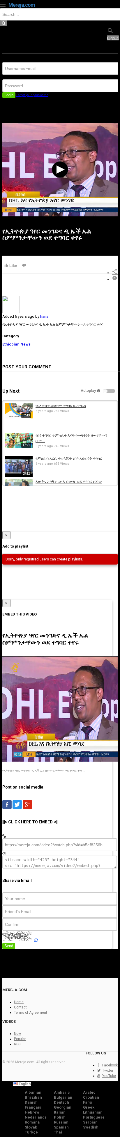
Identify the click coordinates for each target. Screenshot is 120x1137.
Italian (60, 1112)
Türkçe (31, 1132)
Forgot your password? (32, 95)
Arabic (89, 1092)
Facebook (110, 1065)
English (24, 1084)
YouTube (109, 1076)
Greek (88, 1107)
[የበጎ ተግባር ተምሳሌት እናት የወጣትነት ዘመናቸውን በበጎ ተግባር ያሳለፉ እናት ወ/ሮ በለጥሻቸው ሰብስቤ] (19, 447)
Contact (20, 1007)
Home (19, 1002)
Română (32, 1122)
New (17, 1034)
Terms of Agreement (30, 1013)
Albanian (33, 1092)
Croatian (91, 1097)
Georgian (62, 1107)
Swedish (90, 1127)
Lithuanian (93, 1112)
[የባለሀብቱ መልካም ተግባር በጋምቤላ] (19, 417)
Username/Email (16, 60)
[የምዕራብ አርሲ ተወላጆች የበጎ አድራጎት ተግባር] (19, 475)
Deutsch (61, 1102)
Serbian (90, 1122)
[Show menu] (3, 4)
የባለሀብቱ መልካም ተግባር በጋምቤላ (61, 405)
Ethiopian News (16, 344)
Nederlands (36, 1117)
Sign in (113, 38)
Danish (31, 1102)
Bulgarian (63, 1097)
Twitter (107, 1070)
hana (44, 316)
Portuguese (94, 1117)
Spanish (61, 1127)
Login (8, 95)
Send (8, 946)
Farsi (87, 1102)
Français (33, 1107)
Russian (61, 1122)
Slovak (31, 1127)
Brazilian (33, 1097)
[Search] (110, 30)
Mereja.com (21, 5)
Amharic (62, 1092)
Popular (20, 1039)
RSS (17, 1044)
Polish (60, 1117)
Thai (58, 1132)
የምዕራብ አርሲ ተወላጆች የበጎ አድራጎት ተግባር (69, 458)
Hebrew (32, 1112)
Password (10, 77)
